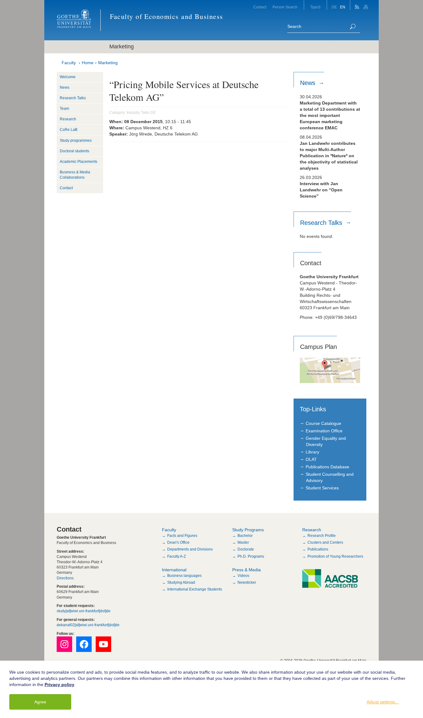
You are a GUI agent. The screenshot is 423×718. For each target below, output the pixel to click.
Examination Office (324, 430)
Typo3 (315, 7)
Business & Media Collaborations (75, 175)
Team (64, 108)
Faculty (69, 62)
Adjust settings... (383, 701)
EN (342, 7)
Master (243, 542)
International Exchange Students (194, 589)
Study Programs (248, 529)
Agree (40, 701)
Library (312, 451)
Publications (317, 549)
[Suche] (352, 26)
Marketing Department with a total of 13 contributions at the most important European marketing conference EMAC (330, 115)
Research (68, 119)
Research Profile (321, 535)
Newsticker (247, 582)
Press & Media (246, 569)
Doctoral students (74, 151)
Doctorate (246, 549)
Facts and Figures (182, 535)
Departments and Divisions (190, 549)
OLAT (311, 459)
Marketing (108, 62)
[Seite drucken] (366, 5)
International (174, 569)
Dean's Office (178, 542)
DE (334, 7)
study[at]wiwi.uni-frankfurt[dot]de (84, 611)
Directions (65, 578)
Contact (259, 7)
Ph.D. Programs (251, 556)
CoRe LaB (68, 129)
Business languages (184, 575)
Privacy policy (59, 684)
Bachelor (245, 535)
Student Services (322, 487)
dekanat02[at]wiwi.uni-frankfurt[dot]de (88, 625)
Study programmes (76, 140)
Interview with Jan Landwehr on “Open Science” (321, 189)
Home (88, 62)
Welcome (68, 77)
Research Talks (73, 98)
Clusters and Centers (325, 542)
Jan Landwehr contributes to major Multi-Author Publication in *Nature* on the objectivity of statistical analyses (329, 156)
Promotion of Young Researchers (335, 556)
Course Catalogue (323, 423)
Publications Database (327, 466)
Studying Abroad (181, 582)
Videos (243, 575)
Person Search (285, 7)
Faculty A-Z (176, 556)
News (64, 87)
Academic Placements (78, 161)
